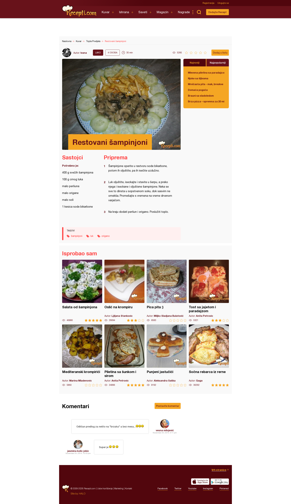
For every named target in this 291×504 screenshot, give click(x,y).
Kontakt (128, 488)
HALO (82, 493)
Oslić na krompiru (124, 291)
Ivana (83, 52)
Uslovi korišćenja (104, 488)
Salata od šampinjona (82, 291)
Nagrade (184, 12)
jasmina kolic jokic (78, 450)
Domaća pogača (198, 89)
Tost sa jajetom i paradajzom (209, 291)
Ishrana (124, 12)
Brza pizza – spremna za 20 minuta (206, 101)
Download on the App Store (200, 481)
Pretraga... (199, 12)
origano (106, 236)
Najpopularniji (218, 62)
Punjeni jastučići (167, 355)
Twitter (177, 488)
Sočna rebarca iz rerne (209, 355)
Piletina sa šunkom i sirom (124, 355)
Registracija (208, 3)
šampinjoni (76, 236)
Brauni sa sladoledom (201, 95)
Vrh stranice (219, 469)
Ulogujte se (223, 3)
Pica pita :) (167, 291)
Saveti (142, 12)
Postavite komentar (167, 405)
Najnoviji (194, 62)
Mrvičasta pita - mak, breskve (205, 84)
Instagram (208, 488)
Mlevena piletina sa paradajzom (206, 72)
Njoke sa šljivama (198, 78)
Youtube (192, 488)
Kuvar (106, 12)
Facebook (163, 488)
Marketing (118, 488)
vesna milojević (165, 430)
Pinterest (224, 488)
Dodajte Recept (217, 12)
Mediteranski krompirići (82, 355)
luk (91, 236)
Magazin (162, 12)
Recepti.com (79, 11)
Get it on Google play (220, 481)
